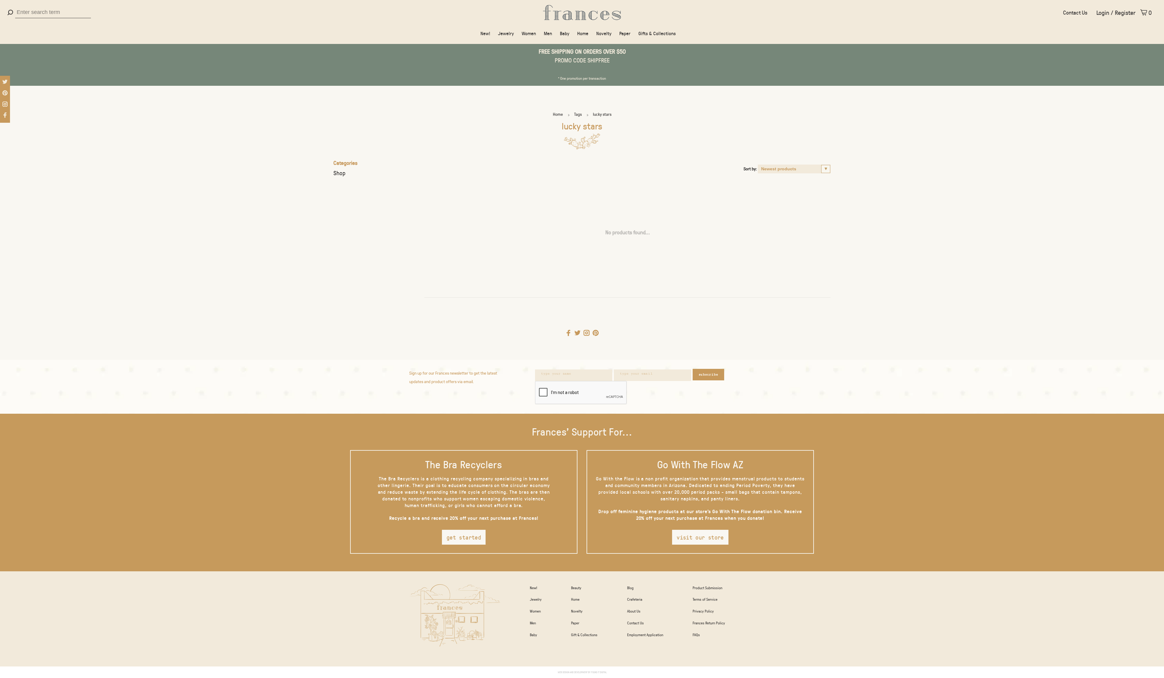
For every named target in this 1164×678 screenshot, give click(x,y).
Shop (339, 173)
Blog (630, 587)
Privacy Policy (703, 611)
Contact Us (1075, 12)
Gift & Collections (584, 634)
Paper (624, 33)
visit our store (700, 537)
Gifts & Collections (657, 33)
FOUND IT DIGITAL (599, 672)
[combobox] (53, 12)
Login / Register (1116, 12)
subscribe (708, 374)
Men (548, 33)
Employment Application (645, 634)
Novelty (603, 33)
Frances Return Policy (709, 622)
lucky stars (602, 114)
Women (529, 33)
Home (582, 33)
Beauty (576, 587)
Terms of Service (705, 599)
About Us (634, 611)
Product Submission (707, 587)
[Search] (11, 12)
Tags (578, 114)
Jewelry (506, 33)
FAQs (696, 634)
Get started (464, 537)
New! (485, 33)
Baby (564, 33)
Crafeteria (634, 599)
